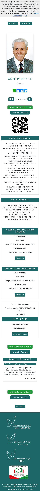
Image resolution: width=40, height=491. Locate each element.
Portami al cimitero (20, 334)
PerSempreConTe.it (21, 489)
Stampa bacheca (26, 23)
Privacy (31, 489)
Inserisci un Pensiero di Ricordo (20, 107)
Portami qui (20, 258)
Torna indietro (12, 23)
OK (26, 16)
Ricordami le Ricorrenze (20, 112)
